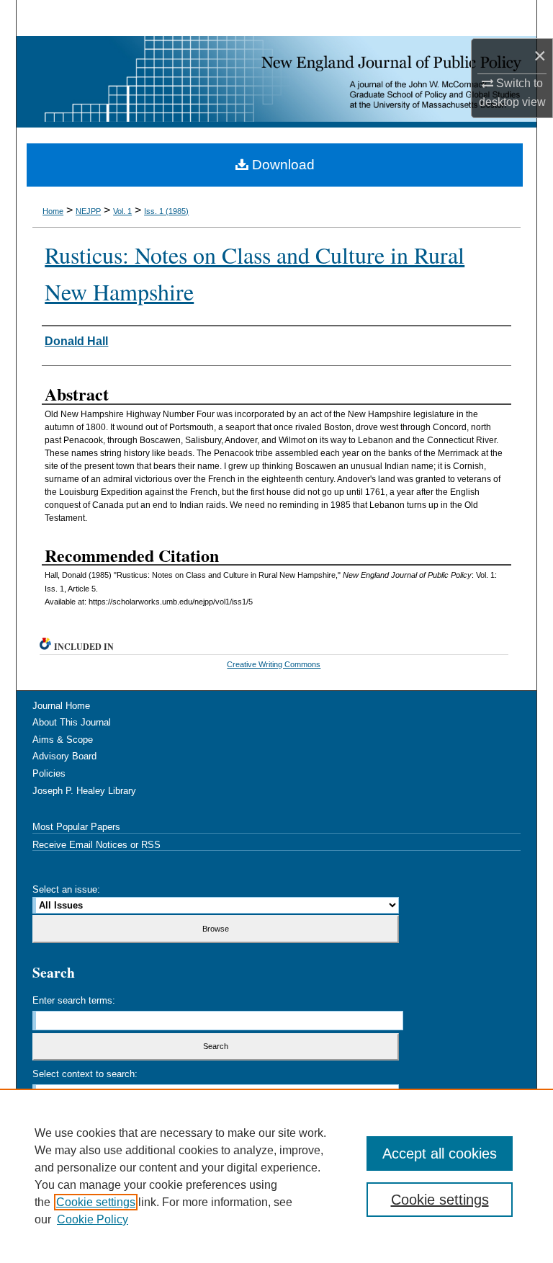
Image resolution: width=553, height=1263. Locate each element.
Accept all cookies (439, 1153)
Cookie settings (95, 1202)
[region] (276, 1176)
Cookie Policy (92, 1219)
